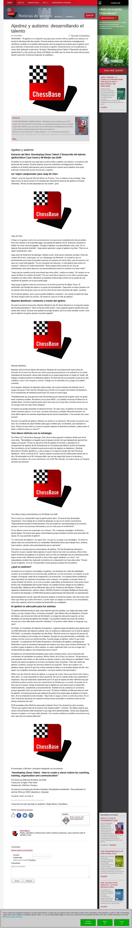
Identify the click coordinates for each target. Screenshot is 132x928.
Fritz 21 (16, 118)
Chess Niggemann (76, 819)
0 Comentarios (84, 36)
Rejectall (105, 922)
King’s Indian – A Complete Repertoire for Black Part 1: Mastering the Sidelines (112, 81)
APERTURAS (33, 3)
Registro (32, 860)
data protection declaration (15, 917)
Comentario (15, 863)
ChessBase (25, 831)
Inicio (21, 3)
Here (43, 915)
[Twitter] (25, 815)
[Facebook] (19, 815)
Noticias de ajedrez (35, 15)
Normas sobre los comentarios (22, 850)
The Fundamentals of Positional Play (112, 852)
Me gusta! (74, 36)
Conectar (115, 3)
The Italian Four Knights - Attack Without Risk (109, 885)
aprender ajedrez (61, 3)
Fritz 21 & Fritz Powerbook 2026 (109, 819)
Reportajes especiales (25, 810)
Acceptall (121, 922)
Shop (9, 3)
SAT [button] (45, 3)
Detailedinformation (88, 922)
